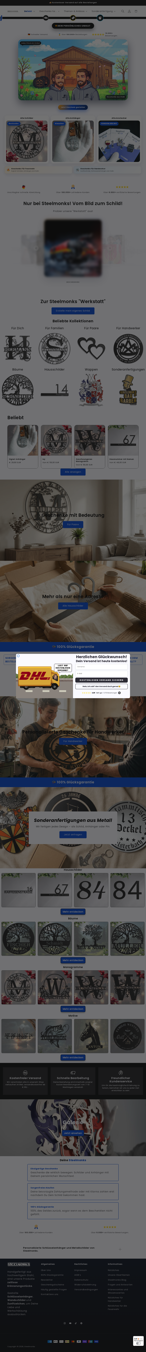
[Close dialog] (18, 656)
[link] (101, 693)
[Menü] (142, 1337)
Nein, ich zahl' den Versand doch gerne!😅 (102, 686)
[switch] (138, 1343)
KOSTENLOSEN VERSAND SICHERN (101, 680)
